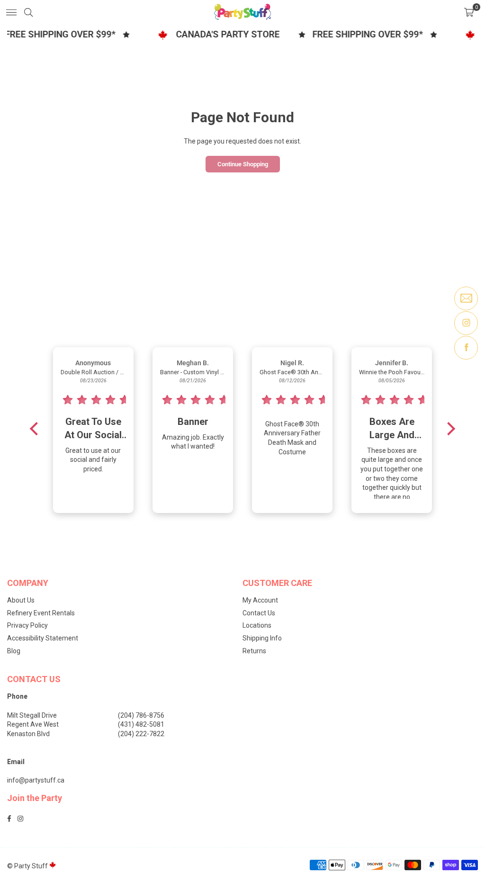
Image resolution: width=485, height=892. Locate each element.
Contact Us (258, 613)
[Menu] (11, 12)
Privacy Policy (27, 625)
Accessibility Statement (42, 638)
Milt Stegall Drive (32, 715)
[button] (469, 11)
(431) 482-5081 (141, 724)
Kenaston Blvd (28, 734)
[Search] (28, 12)
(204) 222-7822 (141, 734)
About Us (21, 600)
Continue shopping (242, 164)
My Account (260, 600)
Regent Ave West (33, 724)
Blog (13, 651)
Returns (254, 651)
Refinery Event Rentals (41, 613)
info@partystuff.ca (35, 780)
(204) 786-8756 (141, 715)
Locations (256, 625)
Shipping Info (262, 638)
